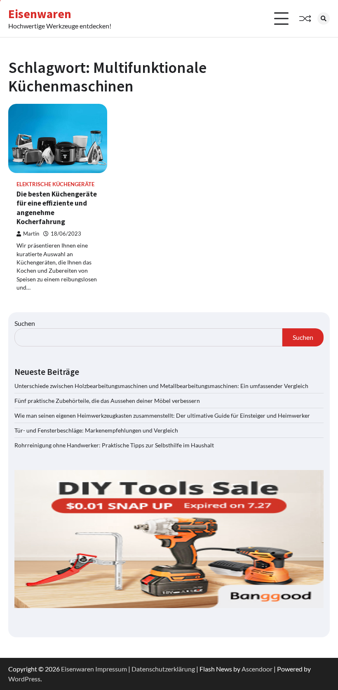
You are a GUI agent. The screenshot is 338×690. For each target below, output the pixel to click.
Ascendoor (257, 669)
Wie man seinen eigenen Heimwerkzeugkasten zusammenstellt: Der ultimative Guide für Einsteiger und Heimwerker (162, 415)
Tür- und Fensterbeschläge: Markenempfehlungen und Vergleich (96, 430)
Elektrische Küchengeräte (55, 184)
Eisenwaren (39, 13)
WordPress (24, 679)
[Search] (323, 18)
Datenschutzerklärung (163, 669)
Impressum (111, 669)
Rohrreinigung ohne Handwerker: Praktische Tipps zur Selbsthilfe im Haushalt (114, 445)
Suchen (24, 323)
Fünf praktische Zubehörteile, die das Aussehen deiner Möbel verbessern (107, 400)
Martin (31, 234)
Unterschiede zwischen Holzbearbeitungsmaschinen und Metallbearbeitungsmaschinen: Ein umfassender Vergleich (161, 385)
